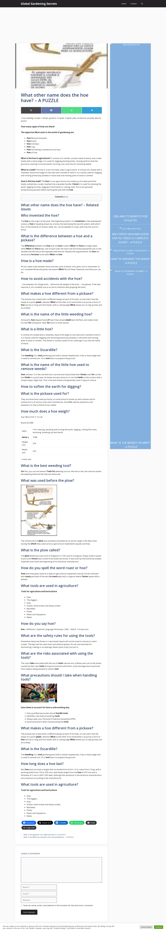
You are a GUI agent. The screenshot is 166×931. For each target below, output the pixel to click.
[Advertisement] (83, 24)
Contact (134, 3)
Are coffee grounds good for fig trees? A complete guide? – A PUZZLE (130, 238)
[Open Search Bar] (142, 3)
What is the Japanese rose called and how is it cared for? (44, 835)
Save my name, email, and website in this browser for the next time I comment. (58, 905)
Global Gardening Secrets (39, 4)
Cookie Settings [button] (146, 927)
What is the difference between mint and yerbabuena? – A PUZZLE (48, 837)
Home (123, 3)
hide (65, 197)
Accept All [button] (158, 927)
